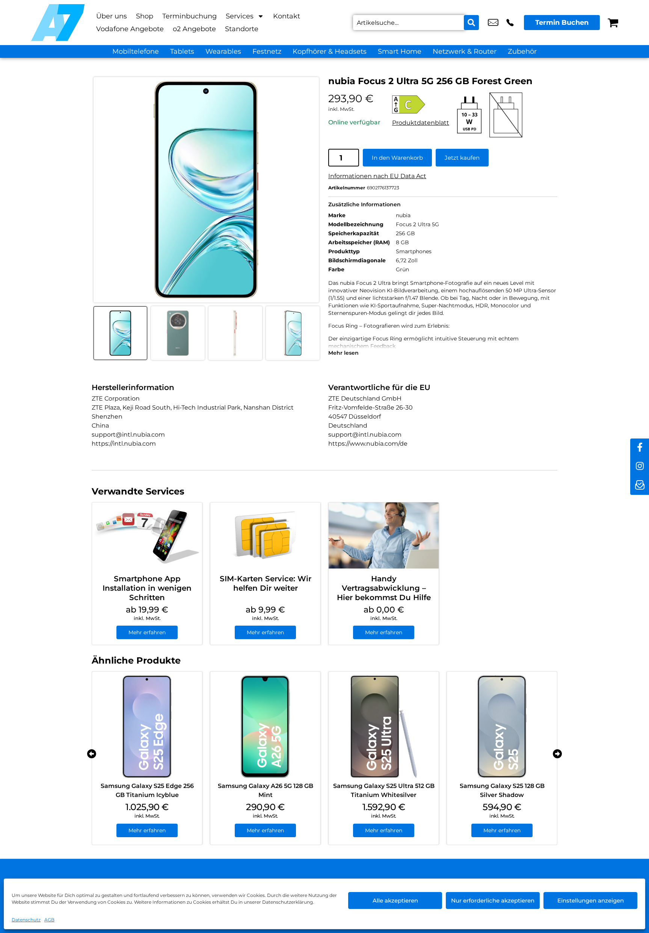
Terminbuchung (189, 16)
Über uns (111, 16)
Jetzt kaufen (462, 157)
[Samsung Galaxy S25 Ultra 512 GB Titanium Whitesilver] (383, 726)
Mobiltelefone (135, 51)
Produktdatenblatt (420, 122)
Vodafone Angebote (130, 29)
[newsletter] (639, 485)
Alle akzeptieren (395, 900)
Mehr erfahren (147, 632)
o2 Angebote (194, 29)
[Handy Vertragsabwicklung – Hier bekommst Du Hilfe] (384, 535)
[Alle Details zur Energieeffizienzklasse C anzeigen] (420, 104)
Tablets (182, 51)
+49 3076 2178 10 (510, 22)
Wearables (223, 51)
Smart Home (399, 51)
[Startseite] (58, 22)
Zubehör (522, 51)
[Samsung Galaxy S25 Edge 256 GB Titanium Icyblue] (147, 726)
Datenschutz (26, 919)
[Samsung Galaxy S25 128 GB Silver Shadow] (502, 726)
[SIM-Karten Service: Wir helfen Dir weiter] (265, 535)
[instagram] (639, 466)
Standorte (241, 29)
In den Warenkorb (397, 157)
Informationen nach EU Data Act (377, 176)
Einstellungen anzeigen (590, 900)
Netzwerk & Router (465, 51)
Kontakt (286, 16)
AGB (49, 919)
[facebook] (639, 448)
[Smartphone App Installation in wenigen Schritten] (147, 535)
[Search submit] (471, 22)
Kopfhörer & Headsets (330, 51)
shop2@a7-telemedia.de (493, 22)
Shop (144, 16)
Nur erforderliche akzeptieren (492, 900)
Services (240, 16)
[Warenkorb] (613, 22)
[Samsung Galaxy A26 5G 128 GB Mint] (265, 726)
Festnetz (266, 51)
